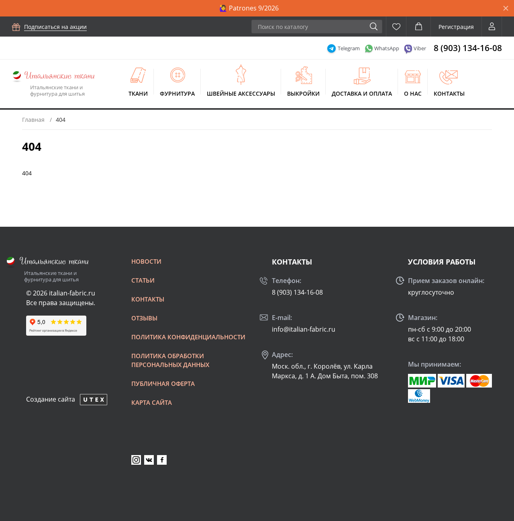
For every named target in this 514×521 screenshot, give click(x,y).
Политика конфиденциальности (188, 337)
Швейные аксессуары (241, 93)
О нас (413, 93)
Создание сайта (50, 399)
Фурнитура (177, 93)
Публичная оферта (163, 383)
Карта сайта (151, 402)
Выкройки (303, 93)
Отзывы (144, 318)
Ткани (138, 93)
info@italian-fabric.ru (303, 329)
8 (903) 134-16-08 (468, 47)
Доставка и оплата (362, 93)
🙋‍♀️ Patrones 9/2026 (249, 8)
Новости (146, 261)
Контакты (449, 93)
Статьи (143, 280)
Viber (420, 48)
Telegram (349, 48)
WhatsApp (386, 48)
